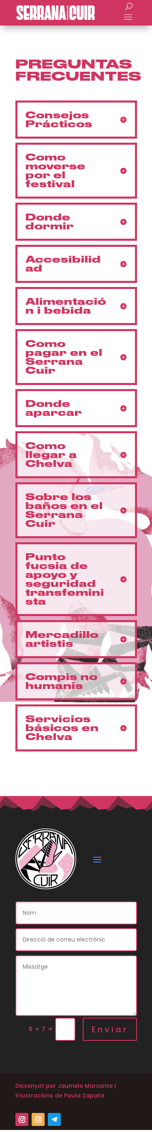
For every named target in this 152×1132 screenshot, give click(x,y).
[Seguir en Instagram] (21, 1119)
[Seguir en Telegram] (54, 1119)
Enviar (110, 1029)
